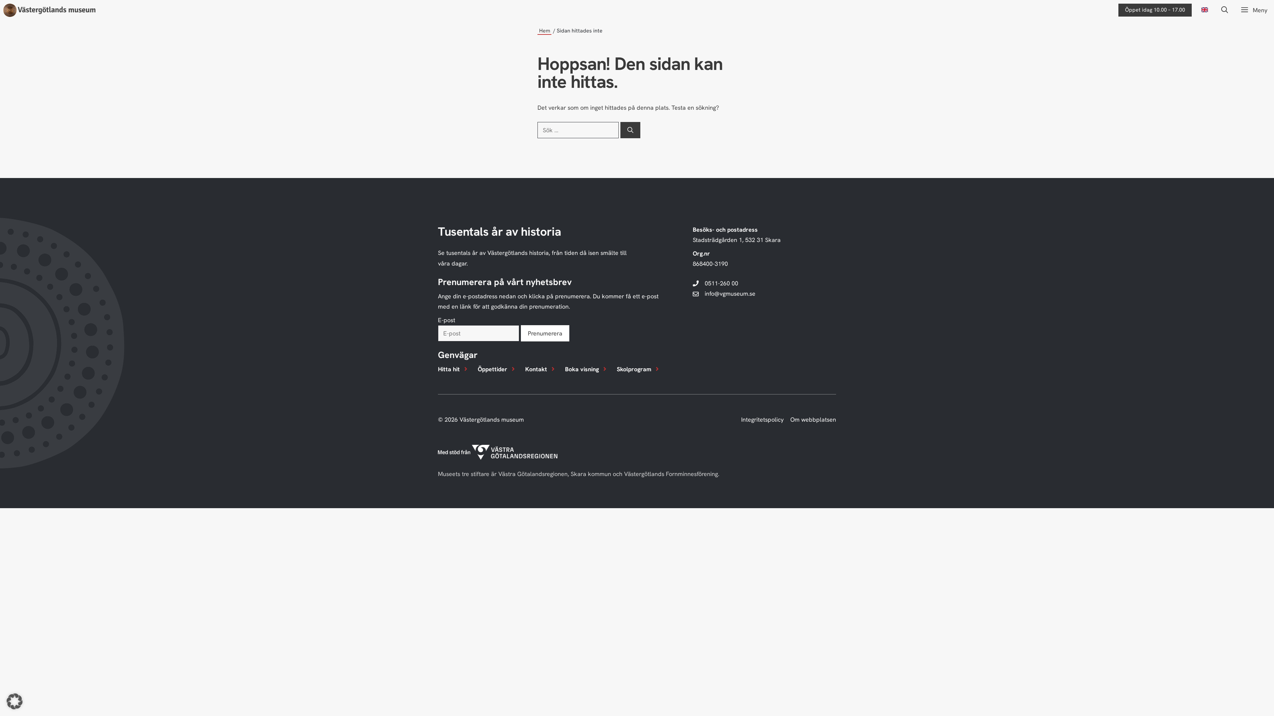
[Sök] (630, 130)
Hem (544, 30)
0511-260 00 (721, 283)
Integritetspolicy (762, 419)
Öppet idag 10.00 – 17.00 (1155, 9)
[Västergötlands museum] (49, 10)
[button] (1225, 10)
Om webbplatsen (813, 419)
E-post (446, 320)
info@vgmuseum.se (730, 293)
